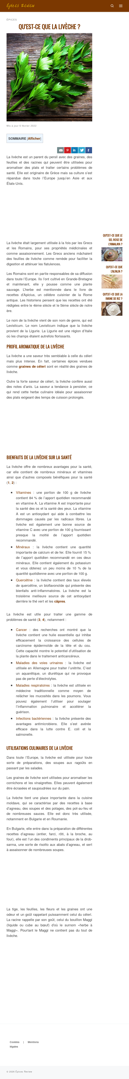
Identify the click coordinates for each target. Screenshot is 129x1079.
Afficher (34, 138)
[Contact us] (60, 150)
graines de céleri (32, 366)
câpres (59, 601)
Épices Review (23, 1071)
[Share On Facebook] (88, 150)
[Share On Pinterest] (67, 150)
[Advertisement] (49, 212)
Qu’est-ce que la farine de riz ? (112, 296)
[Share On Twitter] (81, 150)
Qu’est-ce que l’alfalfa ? (114, 269)
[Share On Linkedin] (74, 150)
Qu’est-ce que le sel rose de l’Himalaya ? (112, 239)
